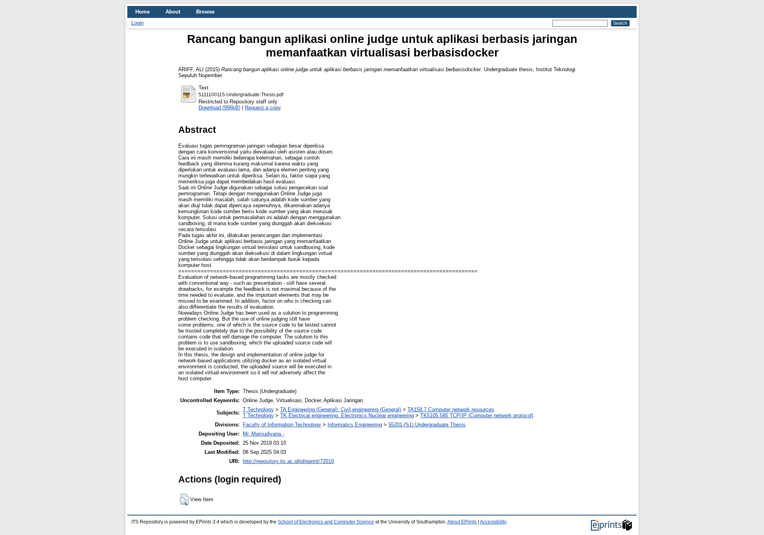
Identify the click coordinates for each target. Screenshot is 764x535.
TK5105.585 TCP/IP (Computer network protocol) (476, 415)
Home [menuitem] (142, 12)
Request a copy (263, 108)
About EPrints (462, 521)
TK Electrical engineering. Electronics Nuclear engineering (347, 415)
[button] (184, 500)
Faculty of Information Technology (282, 425)
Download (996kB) (219, 108)
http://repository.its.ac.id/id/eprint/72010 (288, 461)
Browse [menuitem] (205, 12)
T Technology (258, 409)
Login (137, 23)
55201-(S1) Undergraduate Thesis (427, 425)
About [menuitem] (173, 12)
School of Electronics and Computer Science (326, 521)
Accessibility (493, 521)
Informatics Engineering (354, 425)
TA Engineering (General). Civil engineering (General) (340, 409)
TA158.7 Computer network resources (450, 409)
